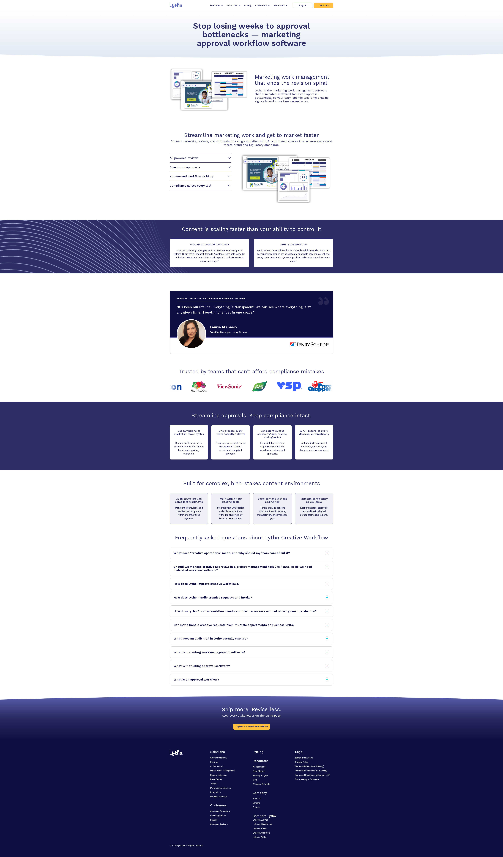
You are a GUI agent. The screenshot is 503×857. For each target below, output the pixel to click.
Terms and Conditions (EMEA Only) (311, 770)
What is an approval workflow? (196, 679)
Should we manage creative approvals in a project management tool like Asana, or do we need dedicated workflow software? (243, 568)
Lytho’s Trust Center (304, 758)
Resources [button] (279, 5)
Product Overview (218, 796)
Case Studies (259, 771)
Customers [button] (261, 5)
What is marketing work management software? (209, 652)
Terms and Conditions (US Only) (309, 766)
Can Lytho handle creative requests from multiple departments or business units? (234, 625)
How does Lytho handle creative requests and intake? (213, 597)
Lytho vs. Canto (260, 828)
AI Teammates (216, 766)
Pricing (247, 5)
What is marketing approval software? (202, 666)
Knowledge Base (218, 815)
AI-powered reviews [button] (184, 158)
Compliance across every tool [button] (190, 185)
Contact (256, 807)
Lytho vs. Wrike (260, 837)
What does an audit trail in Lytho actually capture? (211, 638)
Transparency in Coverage (307, 779)
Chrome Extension (218, 775)
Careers (256, 803)
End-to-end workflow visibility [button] (191, 176)
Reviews (214, 762)
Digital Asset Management (222, 770)
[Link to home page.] (176, 5)
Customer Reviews (219, 824)
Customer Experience (220, 811)
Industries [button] (232, 5)
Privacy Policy (301, 762)
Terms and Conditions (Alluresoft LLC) (312, 775)
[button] (302, 5)
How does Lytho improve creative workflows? (206, 583)
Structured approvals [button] (185, 167)
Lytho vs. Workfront (261, 833)
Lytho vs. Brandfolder (262, 824)
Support (213, 820)
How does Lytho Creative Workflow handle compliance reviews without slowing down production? (245, 611)
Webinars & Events (261, 784)
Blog (255, 780)
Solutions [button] (215, 5)
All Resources (259, 767)
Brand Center (216, 779)
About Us (257, 798)
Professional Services (220, 788)
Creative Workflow (218, 758)
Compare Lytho (264, 816)
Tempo (213, 783)
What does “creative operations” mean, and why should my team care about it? (232, 553)
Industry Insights (260, 775)
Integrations (215, 792)
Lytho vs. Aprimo (260, 820)
